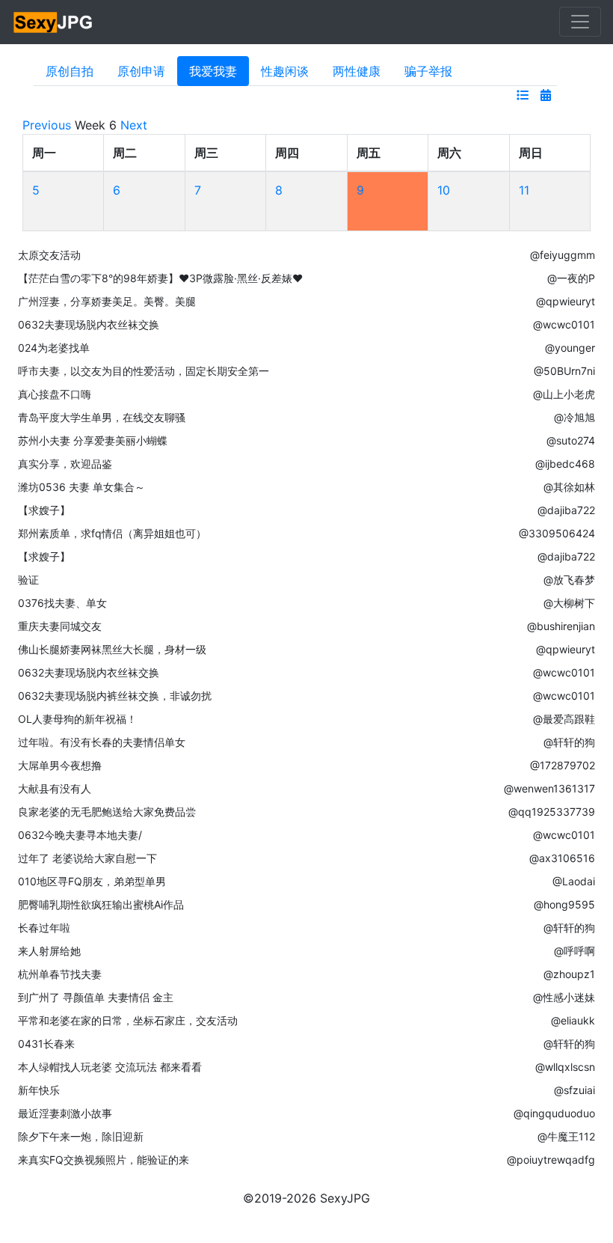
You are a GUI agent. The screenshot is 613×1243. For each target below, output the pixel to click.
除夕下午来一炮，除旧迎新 (81, 1136)
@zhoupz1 (569, 974)
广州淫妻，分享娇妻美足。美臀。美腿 (107, 301)
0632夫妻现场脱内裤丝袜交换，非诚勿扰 (115, 695)
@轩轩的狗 (569, 742)
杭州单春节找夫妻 (60, 974)
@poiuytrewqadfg (551, 1159)
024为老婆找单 (54, 347)
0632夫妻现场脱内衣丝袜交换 (88, 324)
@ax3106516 (562, 858)
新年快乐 (39, 1090)
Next (133, 124)
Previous (46, 124)
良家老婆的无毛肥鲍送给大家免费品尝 (107, 811)
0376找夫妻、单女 (62, 602)
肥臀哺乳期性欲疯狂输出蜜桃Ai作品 (101, 904)
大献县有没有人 (54, 788)
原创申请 (141, 71)
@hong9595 (564, 904)
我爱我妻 (213, 71)
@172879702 (562, 765)
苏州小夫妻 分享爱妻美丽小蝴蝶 (92, 440)
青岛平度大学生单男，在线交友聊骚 (101, 417)
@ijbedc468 (565, 463)
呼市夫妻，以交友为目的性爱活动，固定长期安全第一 (143, 370)
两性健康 (357, 71)
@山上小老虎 (564, 394)
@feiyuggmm (562, 254)
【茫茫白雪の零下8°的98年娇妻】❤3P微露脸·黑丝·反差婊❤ (160, 278)
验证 (28, 579)
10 (443, 190)
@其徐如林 (569, 486)
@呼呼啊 (574, 950)
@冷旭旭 (574, 417)
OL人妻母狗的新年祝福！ (77, 718)
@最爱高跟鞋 (564, 718)
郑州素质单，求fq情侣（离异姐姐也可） (112, 533)
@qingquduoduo (554, 1113)
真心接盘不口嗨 (54, 394)
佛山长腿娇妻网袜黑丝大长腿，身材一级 (112, 649)
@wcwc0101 (564, 324)
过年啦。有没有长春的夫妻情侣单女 (101, 742)
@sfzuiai (574, 1090)
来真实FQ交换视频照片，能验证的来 (103, 1159)
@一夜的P (571, 278)
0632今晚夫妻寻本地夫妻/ (80, 834)
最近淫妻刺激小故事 (65, 1113)
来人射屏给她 (49, 950)
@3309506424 (557, 533)
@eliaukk (573, 1020)
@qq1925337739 (551, 811)
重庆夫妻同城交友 (60, 626)
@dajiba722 (566, 510)
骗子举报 (428, 71)
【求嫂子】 (44, 510)
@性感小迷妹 (564, 997)
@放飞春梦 (569, 579)
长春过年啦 (44, 927)
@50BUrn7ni (564, 370)
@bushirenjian (561, 626)
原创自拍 (69, 71)
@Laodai (573, 881)
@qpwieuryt (565, 301)
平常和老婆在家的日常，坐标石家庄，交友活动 (128, 1020)
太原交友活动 (49, 254)
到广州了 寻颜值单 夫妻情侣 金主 (95, 997)
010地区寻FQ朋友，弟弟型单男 (92, 881)
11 (524, 190)
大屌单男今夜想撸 (60, 765)
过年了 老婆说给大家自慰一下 (87, 858)
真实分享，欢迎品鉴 (65, 463)
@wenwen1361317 (549, 788)
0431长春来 (46, 1043)
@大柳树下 (569, 602)
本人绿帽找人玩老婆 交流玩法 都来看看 (110, 1066)
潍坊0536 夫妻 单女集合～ (81, 486)
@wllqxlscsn (565, 1066)
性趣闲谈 (285, 71)
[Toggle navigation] (580, 22)
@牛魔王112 (566, 1136)
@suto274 (570, 440)
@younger (570, 347)
